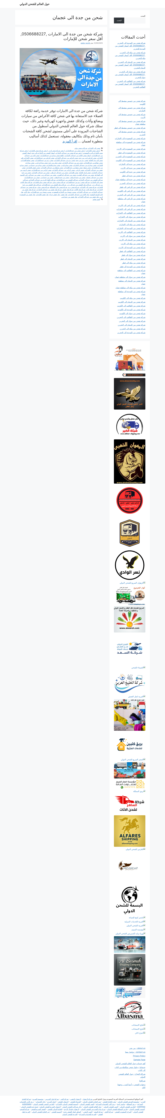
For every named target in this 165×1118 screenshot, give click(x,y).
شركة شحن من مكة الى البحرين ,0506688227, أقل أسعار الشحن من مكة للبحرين (130, 55)
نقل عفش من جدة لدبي (69, 197)
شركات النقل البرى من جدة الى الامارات (42, 180)
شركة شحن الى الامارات (88, 187)
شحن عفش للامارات (33, 168)
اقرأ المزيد (70, 141)
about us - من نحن (137, 1048)
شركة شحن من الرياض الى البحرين (131, 195)
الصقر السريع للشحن (38, 1109)
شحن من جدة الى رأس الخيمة (30, 175)
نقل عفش (64, 194)
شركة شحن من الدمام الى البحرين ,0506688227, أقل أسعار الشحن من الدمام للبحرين (130, 65)
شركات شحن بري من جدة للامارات (78, 182)
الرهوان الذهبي (75, 1099)
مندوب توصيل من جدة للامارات (41, 192)
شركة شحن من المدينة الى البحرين (131, 332)
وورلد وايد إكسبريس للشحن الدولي (93, 1109)
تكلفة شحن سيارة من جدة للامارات (52, 155)
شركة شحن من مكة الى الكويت (132, 298)
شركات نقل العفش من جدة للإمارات (54, 185)
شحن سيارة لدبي (66, 165)
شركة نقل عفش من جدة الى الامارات (49, 190)
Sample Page (139, 1060)
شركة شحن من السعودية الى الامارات (130, 138)
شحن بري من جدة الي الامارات (64, 160)
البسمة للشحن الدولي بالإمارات (67, 1104)
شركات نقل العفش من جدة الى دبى (79, 185)
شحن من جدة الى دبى (48, 175)
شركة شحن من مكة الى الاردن (133, 244)
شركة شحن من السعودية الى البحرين (130, 156)
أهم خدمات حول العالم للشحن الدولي (130, 1063)
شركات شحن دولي (80, 148)
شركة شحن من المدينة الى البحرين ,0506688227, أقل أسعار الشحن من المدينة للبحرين (130, 46)
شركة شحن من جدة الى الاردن (133, 168)
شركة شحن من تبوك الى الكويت (132, 313)
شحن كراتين (80, 170)
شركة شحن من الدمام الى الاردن (132, 240)
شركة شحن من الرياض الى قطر (132, 187)
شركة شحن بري (73, 187)
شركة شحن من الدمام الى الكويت (131, 302)
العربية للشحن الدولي (69, 1114)
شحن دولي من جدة (55, 163)
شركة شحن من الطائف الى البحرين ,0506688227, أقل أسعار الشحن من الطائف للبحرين (130, 84)
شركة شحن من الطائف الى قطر (132, 251)
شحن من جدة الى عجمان (94, 177)
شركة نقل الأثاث (79, 190)
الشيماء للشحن (75, 1102)
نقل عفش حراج (54, 194)
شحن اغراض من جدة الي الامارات (66, 158)
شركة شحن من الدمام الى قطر (132, 259)
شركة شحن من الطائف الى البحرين (131, 317)
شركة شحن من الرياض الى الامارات (131, 209)
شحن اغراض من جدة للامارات (44, 158)
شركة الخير (64, 1099)
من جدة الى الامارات (84, 192)
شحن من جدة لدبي (47, 177)
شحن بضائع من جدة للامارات (93, 163)
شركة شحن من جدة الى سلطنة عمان (130, 179)
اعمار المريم (51, 1102)
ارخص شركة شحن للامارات (38, 151)
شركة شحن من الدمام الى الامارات (131, 221)
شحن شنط (87, 168)
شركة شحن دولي (43, 187)
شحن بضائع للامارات (27, 160)
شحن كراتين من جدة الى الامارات (63, 170)
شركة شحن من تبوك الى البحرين (132, 321)
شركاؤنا (142, 1081)
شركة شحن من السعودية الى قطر (131, 153)
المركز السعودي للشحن (123, 1112)
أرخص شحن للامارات (93, 151)
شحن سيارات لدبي (41, 163)
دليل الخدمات (41, 1102)
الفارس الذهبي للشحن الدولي (43, 1104)
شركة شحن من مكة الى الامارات (132, 224)
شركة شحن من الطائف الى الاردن (131, 232)
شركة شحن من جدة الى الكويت (132, 172)
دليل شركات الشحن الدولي (72, 1107)
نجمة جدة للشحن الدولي (29, 1107)
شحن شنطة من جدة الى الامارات (52, 168)
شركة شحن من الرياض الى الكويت (131, 191)
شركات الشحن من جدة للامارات (67, 180)
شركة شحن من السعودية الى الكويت (130, 160)
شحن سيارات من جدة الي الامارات (84, 165)
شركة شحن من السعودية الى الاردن (131, 149)
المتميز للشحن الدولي (137, 1109)
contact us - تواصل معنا (135, 1052)
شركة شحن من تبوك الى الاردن (132, 236)
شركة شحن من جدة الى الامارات (132, 164)
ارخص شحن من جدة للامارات (75, 151)
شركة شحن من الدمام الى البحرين (131, 325)
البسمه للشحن (56, 1112)
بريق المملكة (131, 1104)
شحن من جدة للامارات (32, 177)
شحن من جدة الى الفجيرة (85, 175)
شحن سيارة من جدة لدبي (37, 165)
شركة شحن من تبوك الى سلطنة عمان (130, 277)
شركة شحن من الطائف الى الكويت (131, 306)
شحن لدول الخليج (85, 173)
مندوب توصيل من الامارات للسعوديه (64, 192)
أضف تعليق (96, 199)
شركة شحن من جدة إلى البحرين (132, 183)
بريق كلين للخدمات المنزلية (105, 1104)
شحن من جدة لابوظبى (61, 177)
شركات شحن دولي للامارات (42, 182)
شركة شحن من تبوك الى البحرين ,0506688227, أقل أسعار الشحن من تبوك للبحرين (130, 75)
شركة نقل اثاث (91, 190)
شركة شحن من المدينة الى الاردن (131, 247)
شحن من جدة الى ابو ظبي (59, 173)
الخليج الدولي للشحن (54, 1109)
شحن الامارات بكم (27, 158)
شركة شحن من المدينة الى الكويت (131, 309)
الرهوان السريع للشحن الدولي (50, 1107)
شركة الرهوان (87, 1099)
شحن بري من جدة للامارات (44, 160)
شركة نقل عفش (68, 190)
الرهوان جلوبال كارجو (71, 1109)
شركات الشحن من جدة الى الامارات (91, 180)
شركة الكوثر (108, 1112)
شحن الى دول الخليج (96, 160)
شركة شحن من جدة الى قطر (133, 176)
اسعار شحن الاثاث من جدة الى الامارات (78, 155)
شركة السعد (98, 1112)
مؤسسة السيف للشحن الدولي (128, 1102)
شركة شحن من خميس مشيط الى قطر (129, 128)
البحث (143, 16)
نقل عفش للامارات (42, 194)
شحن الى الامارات (94, 148)
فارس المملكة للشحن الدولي (117, 1109)
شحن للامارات (73, 173)
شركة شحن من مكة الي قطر (133, 263)
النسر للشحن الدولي (87, 1104)
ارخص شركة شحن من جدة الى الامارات (69, 153)
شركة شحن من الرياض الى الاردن (131, 205)
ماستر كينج (121, 1104)
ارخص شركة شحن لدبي (57, 151)
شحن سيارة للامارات (53, 165)
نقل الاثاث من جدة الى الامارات (78, 194)
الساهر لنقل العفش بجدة (72, 1112)
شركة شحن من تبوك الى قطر (133, 255)
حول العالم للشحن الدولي (35, 4)
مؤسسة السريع (38, 1099)
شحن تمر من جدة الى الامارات (72, 163)
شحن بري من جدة (82, 160)
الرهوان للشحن (63, 1102)
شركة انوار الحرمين (52, 1099)
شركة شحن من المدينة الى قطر (132, 266)
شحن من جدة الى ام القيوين (66, 175)
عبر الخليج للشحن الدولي (41, 1112)
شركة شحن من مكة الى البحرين (132, 329)
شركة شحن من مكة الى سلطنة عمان (130, 288)
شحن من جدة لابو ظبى (77, 177)
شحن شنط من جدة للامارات (73, 168)
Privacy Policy (139, 1056)
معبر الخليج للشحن (109, 1102)
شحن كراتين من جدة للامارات (41, 170)
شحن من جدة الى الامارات (41, 173)
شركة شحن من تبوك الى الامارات (131, 217)
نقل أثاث (27, 192)
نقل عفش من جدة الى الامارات (88, 197)
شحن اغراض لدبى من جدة (87, 158)
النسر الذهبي (87, 1112)
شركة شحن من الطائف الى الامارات (130, 213)
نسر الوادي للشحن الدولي (92, 1102)
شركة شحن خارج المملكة (58, 187)
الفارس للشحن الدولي (128, 1107)
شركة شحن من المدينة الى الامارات (131, 228)
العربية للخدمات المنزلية (87, 1114)
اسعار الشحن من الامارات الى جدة (43, 153)
